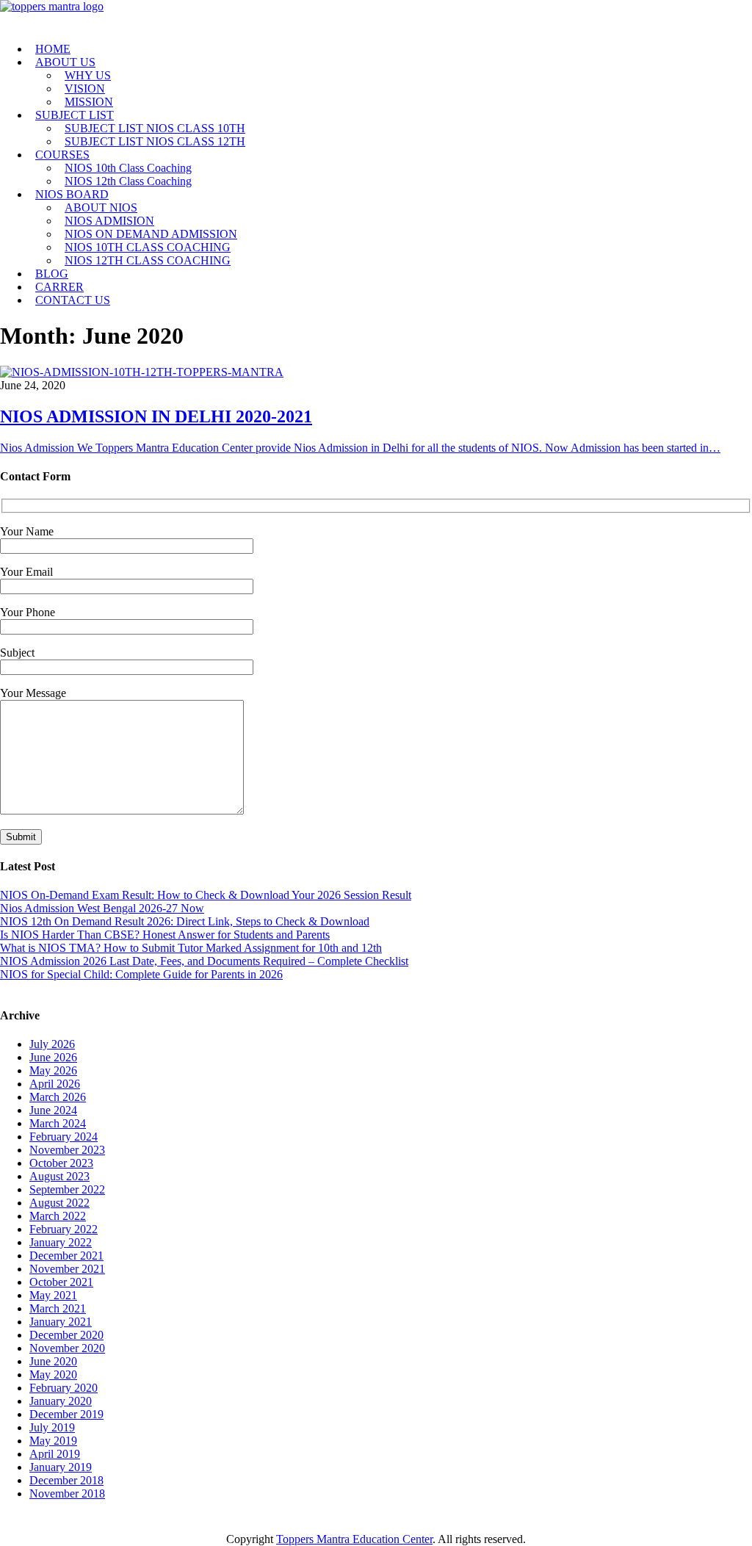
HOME (52, 49)
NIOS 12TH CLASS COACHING (148, 260)
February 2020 (63, 1387)
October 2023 (61, 1163)
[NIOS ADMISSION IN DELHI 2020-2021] (141, 372)
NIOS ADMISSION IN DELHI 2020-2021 (156, 416)
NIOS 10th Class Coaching (128, 168)
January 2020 (60, 1401)
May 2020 (53, 1374)
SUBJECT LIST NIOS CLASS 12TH (155, 141)
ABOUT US (65, 62)
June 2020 (53, 1361)
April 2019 (54, 1454)
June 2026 (53, 1057)
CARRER (59, 287)
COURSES (62, 154)
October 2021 (61, 1282)
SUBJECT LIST (74, 115)
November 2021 (67, 1269)
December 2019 (66, 1414)
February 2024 (63, 1136)
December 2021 (66, 1255)
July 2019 (52, 1427)
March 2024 (57, 1123)
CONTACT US (72, 300)
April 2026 (54, 1083)
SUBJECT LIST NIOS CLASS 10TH (155, 128)
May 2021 (53, 1295)
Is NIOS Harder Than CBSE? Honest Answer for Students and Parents (165, 934)
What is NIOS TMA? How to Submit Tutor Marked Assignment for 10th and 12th (191, 948)
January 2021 (60, 1321)
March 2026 (57, 1097)
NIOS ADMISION (109, 220)
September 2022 (67, 1189)
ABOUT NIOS (101, 207)
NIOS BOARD (72, 194)
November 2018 (67, 1493)
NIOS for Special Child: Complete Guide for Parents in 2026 (141, 974)
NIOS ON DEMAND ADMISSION (151, 234)
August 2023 (59, 1176)
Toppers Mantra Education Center (354, 1539)
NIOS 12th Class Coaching (128, 181)
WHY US (88, 75)
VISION (85, 88)
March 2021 (57, 1308)
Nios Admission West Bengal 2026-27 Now (102, 908)
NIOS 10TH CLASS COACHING (148, 247)
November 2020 (67, 1348)
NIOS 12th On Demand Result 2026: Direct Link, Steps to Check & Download (184, 921)
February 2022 (63, 1229)
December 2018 (66, 1480)
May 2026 (53, 1070)
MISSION (89, 101)
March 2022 (57, 1216)
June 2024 (53, 1110)
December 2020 (66, 1335)
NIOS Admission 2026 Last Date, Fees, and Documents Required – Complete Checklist (204, 961)
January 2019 (60, 1467)
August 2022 (59, 1202)
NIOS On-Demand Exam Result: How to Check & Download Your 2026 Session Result (205, 895)
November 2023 (67, 1150)
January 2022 (60, 1242)
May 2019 (53, 1440)
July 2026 (52, 1044)
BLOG (51, 273)
